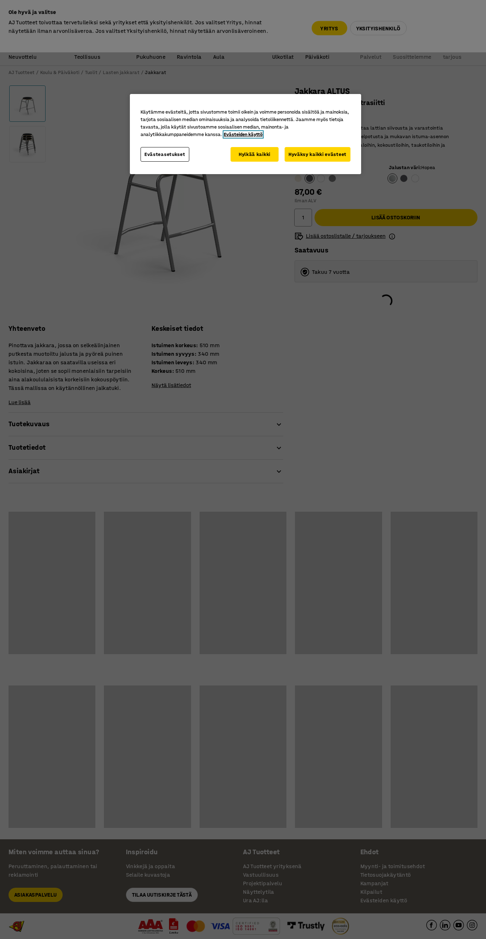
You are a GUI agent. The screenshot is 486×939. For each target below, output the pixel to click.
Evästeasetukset (164, 154)
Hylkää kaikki (254, 154)
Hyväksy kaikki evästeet (318, 154)
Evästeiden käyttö (243, 134)
